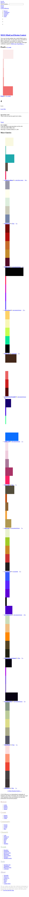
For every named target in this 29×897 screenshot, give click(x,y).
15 (24, 310)
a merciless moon (19, 180)
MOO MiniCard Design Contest (13, 35)
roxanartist (14, 353)
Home (5, 839)
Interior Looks (7, 852)
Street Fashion (7, 855)
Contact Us (6, 878)
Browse (6, 11)
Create (2, 7)
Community (7, 12)
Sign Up (3, 2)
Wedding (6, 843)
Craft (5, 835)
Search (2, 5)
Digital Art (6, 836)
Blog (5, 829)
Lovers (5, 827)
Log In (2, 1)
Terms (5, 881)
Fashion (6, 838)
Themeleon (6, 866)
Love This (3, 109)
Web (5, 842)
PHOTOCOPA (7, 867)
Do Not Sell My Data (8, 890)
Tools (5, 16)
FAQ (5, 882)
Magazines (6, 854)
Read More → (20, 43)
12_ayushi (9, 47)
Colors (5, 805)
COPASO (6, 869)
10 (25, 615)
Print (5, 841)
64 (26, 180)
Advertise (6, 875)
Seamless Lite (7, 864)
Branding (6, 850)
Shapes (5, 809)
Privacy (5, 879)
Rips (13, 223)
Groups (5, 826)
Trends (5, 15)
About (3, 872)
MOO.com (14, 43)
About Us (6, 876)
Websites (6, 857)
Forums (5, 824)
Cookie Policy (7, 883)
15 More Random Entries (15, 791)
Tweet (2, 122)
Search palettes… (5, 4)
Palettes (5, 806)
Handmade (6, 851)
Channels (6, 13)
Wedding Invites (8, 858)
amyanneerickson (16, 267)
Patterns (6, 807)
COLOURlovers (5, 8)
